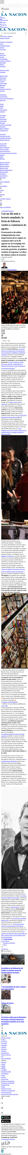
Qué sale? (3, 134)
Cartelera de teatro (5, 138)
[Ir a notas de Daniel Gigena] (14, 265)
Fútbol (2, 104)
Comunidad (3, 83)
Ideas (1, 157)
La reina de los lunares (8, 368)
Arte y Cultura (5, 941)
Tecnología (3, 119)
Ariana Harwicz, (15, 907)
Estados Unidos (4, 70)
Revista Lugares (4, 166)
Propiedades (3, 59)
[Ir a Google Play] (6, 1119)
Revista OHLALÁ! (5, 162)
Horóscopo (3, 121)
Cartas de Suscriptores (6, 98)
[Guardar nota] (2, 331)
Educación (3, 80)
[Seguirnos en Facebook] (2, 1098)
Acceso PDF (3, 144)
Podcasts (2, 127)
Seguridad (3, 78)
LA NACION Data (5, 46)
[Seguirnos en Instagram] (2, 1108)
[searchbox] (13, 33)
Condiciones (4, 1139)
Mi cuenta (5, 27)
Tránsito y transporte (6, 42)
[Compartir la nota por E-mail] (6, 338)
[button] (14, 118)
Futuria (2, 53)
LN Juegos (3, 115)
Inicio (3, 18)
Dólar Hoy (3, 55)
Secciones (5, 20)
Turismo (2, 117)
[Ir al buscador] (2, 11)
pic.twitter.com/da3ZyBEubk (9, 702)
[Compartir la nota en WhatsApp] (4, 333)
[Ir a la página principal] (14, 15)
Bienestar (3, 85)
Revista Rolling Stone (6, 170)
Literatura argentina (9, 943)
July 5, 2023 (4, 706)
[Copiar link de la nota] (2, 336)
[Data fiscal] (2, 1152)
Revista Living (4, 168)
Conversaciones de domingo (8, 153)
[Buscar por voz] (25, 33)
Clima (1, 44)
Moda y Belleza (4, 129)
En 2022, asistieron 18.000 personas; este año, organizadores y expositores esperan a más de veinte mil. (13, 364)
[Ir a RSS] (2, 1113)
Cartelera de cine (5, 136)
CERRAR (2, 1)
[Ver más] (2, 947)
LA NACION (4, 211)
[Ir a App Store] (6, 1122)
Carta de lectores (5, 151)
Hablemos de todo (5, 89)
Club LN (4, 25)
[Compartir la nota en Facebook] (2, 338)
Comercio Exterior (5, 61)
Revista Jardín (4, 172)
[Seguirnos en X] (2, 1103)
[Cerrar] (26, 30)
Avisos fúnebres (4, 147)
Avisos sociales (4, 149)
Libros (5, 945)
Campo (2, 57)
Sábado (2, 155)
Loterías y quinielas (5, 125)
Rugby (2, 106)
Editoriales (3, 95)
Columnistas (3, 97)
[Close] (2, 1026)
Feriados (2, 123)
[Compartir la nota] (2, 333)
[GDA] (5, 1145)
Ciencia (2, 87)
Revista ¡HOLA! (4, 164)
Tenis (1, 108)
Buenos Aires (4, 76)
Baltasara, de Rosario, (7, 556)
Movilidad (3, 63)
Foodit (4, 22)
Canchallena (3, 110)
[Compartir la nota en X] (4, 338)
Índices (2, 65)
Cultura (2, 81)
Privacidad (11, 1139)
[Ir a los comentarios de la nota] (4, 331)
